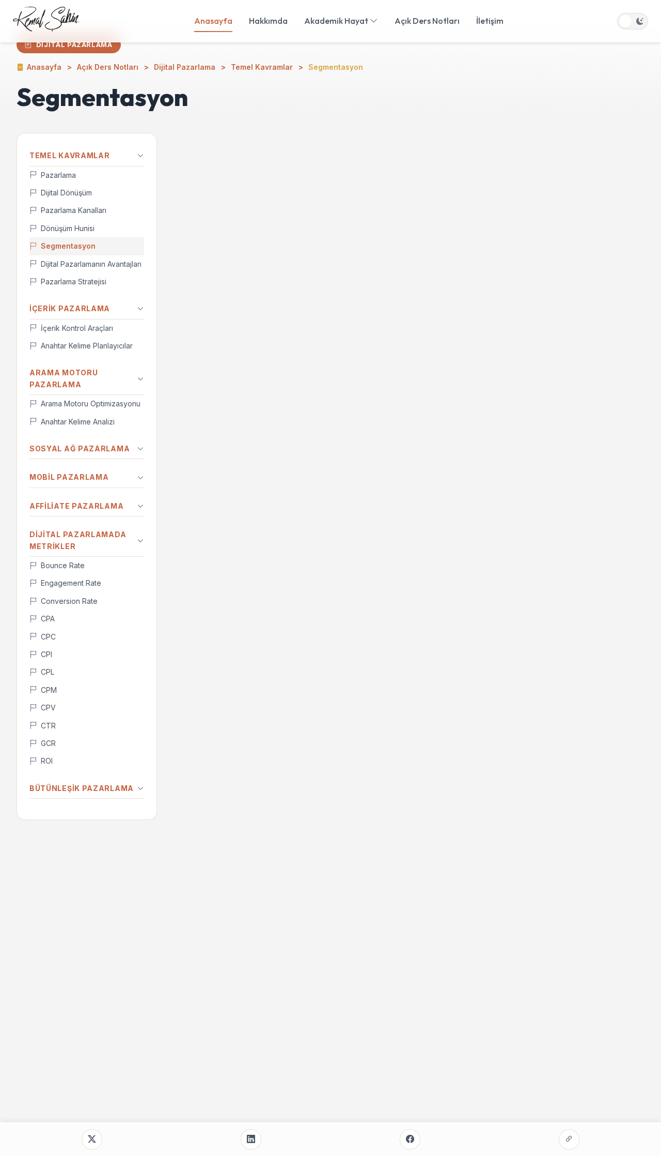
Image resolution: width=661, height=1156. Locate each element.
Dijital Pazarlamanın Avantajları (91, 264)
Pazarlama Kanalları (73, 210)
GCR (48, 743)
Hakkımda (268, 21)
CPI (46, 654)
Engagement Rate (71, 583)
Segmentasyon (68, 245)
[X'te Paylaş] (92, 1139)
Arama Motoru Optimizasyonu (90, 403)
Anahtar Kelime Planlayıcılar (87, 345)
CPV (48, 707)
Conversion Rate (69, 601)
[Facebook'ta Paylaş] (410, 1139)
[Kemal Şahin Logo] (47, 21)
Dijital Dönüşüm (66, 192)
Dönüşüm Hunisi (68, 228)
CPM (49, 690)
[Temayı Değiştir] (632, 21)
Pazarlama (58, 175)
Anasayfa (213, 21)
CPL (47, 671)
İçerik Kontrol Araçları (77, 328)
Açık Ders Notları (427, 21)
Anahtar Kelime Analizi (78, 421)
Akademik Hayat (337, 21)
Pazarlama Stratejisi (73, 281)
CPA (48, 618)
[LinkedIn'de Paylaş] (251, 1139)
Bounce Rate (63, 565)
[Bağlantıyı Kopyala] (569, 1139)
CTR (48, 725)
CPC (48, 636)
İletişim (489, 21)
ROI (47, 760)
